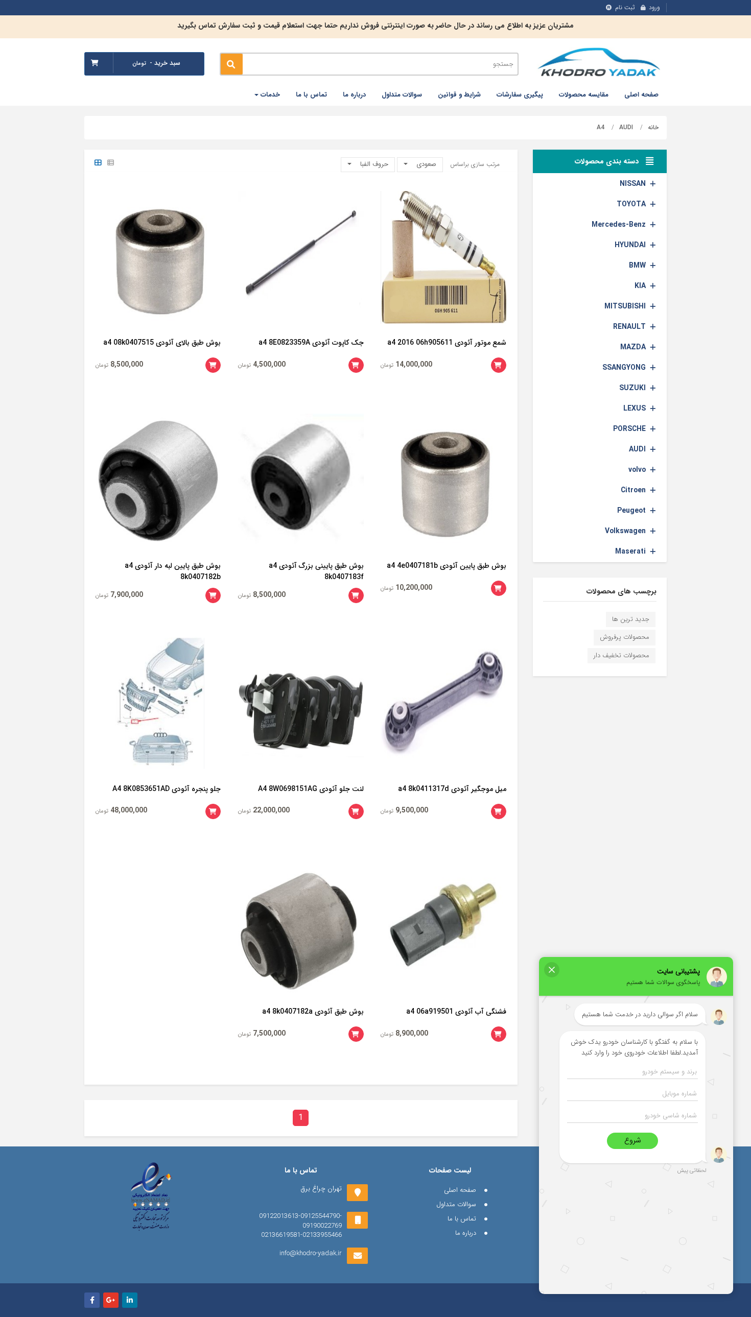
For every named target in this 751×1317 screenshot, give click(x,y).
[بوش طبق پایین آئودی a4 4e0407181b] (443, 480)
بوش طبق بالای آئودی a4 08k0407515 (162, 342)
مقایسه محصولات (583, 94)
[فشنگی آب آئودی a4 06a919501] (443, 926)
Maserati (630, 551)
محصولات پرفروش (624, 637)
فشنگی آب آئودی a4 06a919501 (456, 1011)
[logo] (600, 63)
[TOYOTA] (653, 204)
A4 (600, 127)
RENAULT (629, 326)
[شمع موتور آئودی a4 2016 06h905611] (443, 257)
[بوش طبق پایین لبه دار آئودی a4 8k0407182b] (158, 480)
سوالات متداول (402, 94)
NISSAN (633, 183)
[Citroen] (653, 490)
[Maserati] (653, 551)
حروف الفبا (373, 164)
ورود (654, 7)
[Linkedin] (129, 1300)
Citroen (633, 490)
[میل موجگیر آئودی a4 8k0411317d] (443, 703)
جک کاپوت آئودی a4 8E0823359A (311, 342)
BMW (637, 265)
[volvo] (653, 470)
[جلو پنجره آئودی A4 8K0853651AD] (158, 703)
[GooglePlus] (111, 1300)
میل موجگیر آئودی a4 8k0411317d (452, 789)
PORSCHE (629, 429)
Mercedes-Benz (619, 224)
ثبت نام (625, 7)
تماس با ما (311, 94)
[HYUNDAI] (653, 245)
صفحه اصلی (641, 94)
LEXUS (634, 408)
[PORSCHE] (653, 429)
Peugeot (631, 510)
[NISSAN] (653, 184)
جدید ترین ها (630, 619)
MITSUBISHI (625, 306)
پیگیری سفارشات (520, 94)
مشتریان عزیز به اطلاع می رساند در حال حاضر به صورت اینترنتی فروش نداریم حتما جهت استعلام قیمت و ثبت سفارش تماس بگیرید (375, 25)
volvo (637, 469)
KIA (640, 286)
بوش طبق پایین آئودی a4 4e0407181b (446, 565)
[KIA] (653, 286)
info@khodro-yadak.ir (310, 1253)
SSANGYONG (624, 367)
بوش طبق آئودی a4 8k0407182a (313, 1011)
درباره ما (354, 94)
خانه (653, 127)
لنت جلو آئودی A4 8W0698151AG (311, 789)
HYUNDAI (630, 245)
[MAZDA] (653, 347)
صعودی (425, 164)
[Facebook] (92, 1300)
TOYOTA (631, 204)
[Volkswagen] (653, 531)
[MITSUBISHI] (653, 306)
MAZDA (633, 347)
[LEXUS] (653, 408)
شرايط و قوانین (459, 94)
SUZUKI (632, 388)
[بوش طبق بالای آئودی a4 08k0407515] (158, 257)
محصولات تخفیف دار (621, 655)
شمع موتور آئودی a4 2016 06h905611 (446, 342)
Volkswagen (625, 531)
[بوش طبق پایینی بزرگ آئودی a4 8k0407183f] (301, 480)
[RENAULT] (653, 327)
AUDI (626, 127)
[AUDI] (653, 449)
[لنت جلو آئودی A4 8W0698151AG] (301, 703)
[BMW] (653, 265)
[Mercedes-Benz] (653, 224)
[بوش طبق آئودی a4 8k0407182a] (301, 926)
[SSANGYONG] (653, 367)
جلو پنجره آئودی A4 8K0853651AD (166, 789)
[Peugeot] (653, 510)
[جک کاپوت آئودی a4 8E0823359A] (301, 257)
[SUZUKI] (653, 388)
